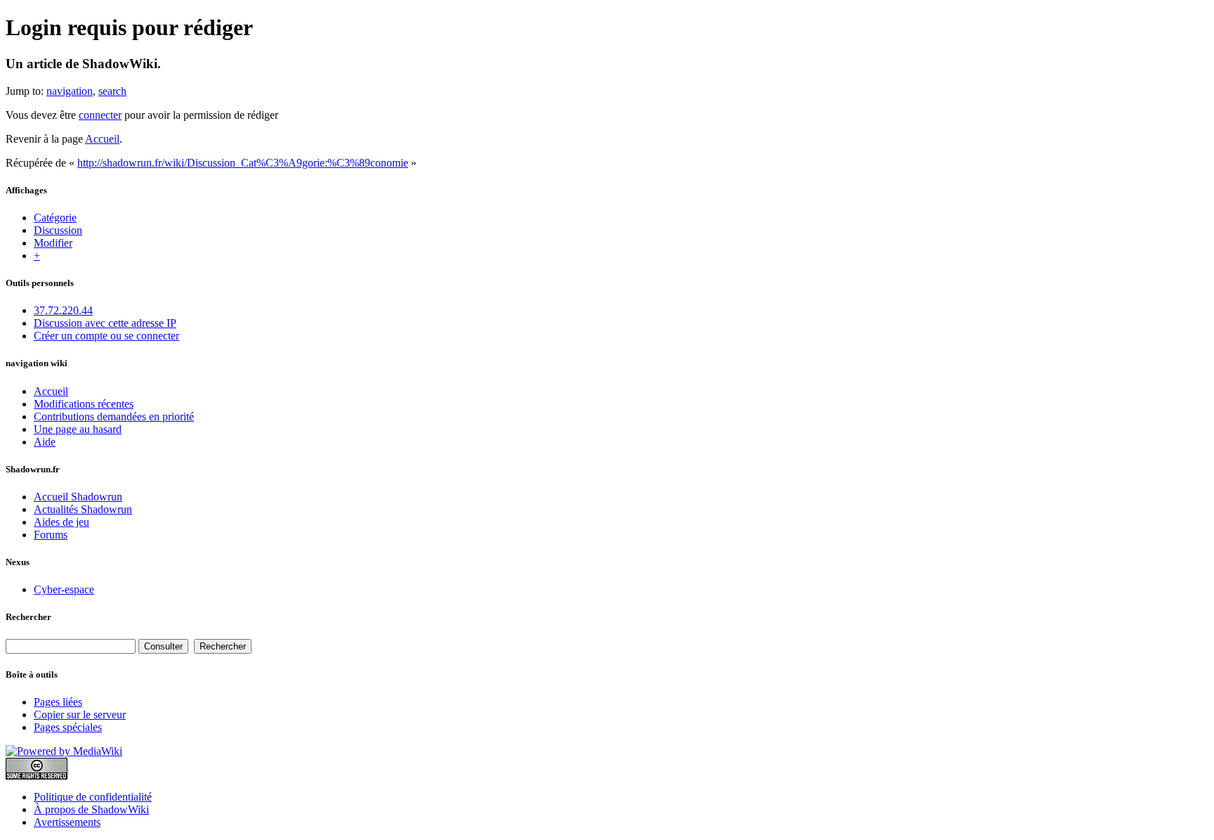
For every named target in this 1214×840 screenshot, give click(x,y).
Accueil (102, 139)
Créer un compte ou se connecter (106, 336)
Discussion (58, 230)
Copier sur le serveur (80, 715)
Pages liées (58, 702)
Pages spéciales (68, 727)
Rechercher (28, 617)
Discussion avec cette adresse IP (105, 323)
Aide (45, 442)
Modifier (53, 243)
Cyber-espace (64, 589)
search (112, 91)
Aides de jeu (61, 522)
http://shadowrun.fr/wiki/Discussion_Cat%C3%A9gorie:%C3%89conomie (242, 163)
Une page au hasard (78, 429)
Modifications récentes (83, 404)
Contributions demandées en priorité (114, 416)
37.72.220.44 (63, 310)
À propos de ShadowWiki (91, 809)
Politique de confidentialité (93, 797)
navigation (69, 91)
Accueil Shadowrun (78, 497)
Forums (50, 535)
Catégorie (55, 218)
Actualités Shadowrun (83, 509)
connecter (100, 115)
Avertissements (67, 822)
